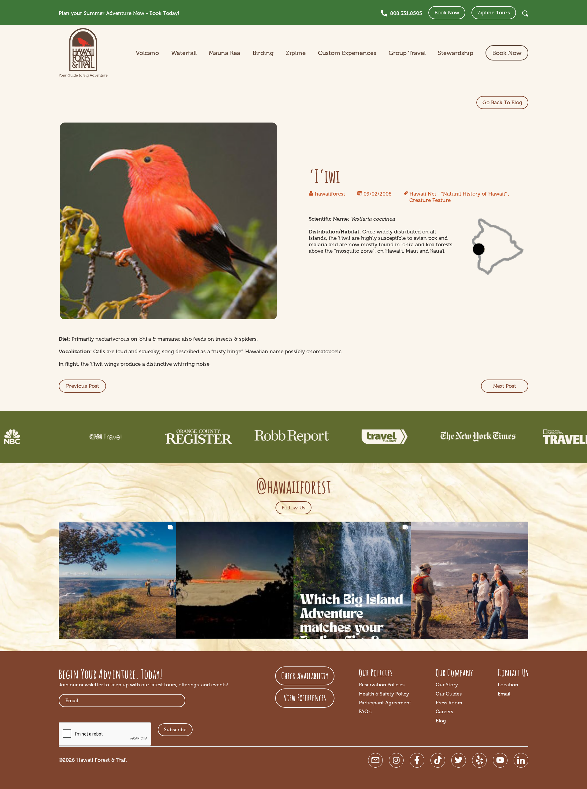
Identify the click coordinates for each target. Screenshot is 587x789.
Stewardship (455, 53)
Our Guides (449, 694)
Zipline (296, 53)
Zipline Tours (494, 12)
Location (508, 685)
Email (504, 694)
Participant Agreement (385, 703)
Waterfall (184, 53)
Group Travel (407, 53)
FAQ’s (365, 711)
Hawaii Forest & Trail (101, 760)
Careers (444, 711)
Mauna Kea (224, 53)
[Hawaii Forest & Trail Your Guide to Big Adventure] (83, 53)
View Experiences (305, 697)
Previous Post (82, 386)
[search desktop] (525, 13)
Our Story (447, 685)
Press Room (449, 703)
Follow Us (293, 508)
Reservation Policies (381, 685)
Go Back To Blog (502, 102)
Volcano (147, 53)
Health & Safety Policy (384, 694)
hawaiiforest (330, 194)
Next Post (504, 386)
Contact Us (513, 672)
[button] (117, 580)
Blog (441, 721)
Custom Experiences (347, 53)
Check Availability (304, 675)
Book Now (446, 12)
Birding (263, 53)
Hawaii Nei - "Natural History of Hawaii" (458, 194)
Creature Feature (430, 200)
